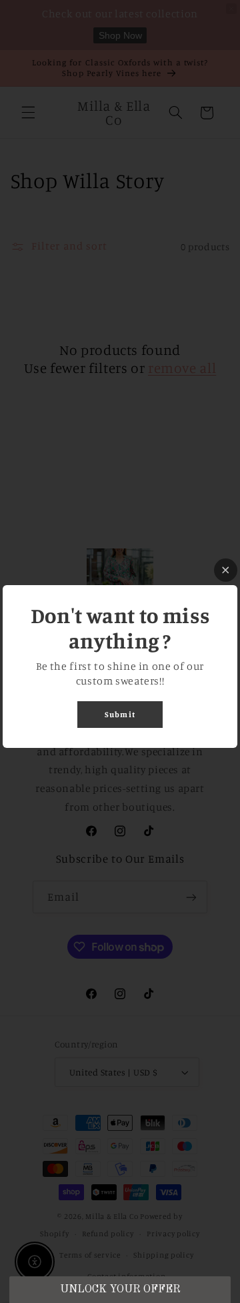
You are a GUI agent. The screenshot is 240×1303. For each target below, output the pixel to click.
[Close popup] (225, 570)
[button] (119, 1289)
